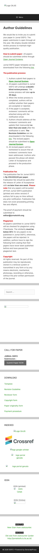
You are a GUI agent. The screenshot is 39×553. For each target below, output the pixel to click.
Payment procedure (12, 411)
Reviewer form (10, 395)
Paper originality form (13, 406)
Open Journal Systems (13, 59)
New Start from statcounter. (19, 527)
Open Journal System (18, 81)
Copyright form (10, 400)
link (32, 67)
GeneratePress (31, 550)
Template (8, 384)
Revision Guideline (12, 389)
